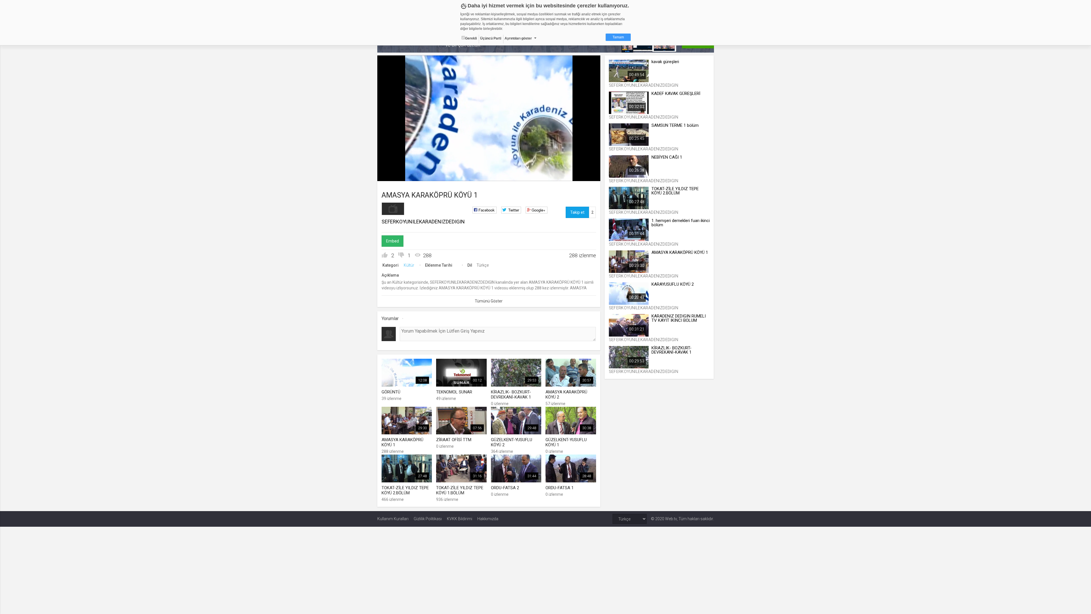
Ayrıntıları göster (518, 38)
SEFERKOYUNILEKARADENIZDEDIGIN (423, 222)
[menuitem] (567, 174)
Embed (392, 241)
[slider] (488, 165)
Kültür (409, 265)
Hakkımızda (487, 518)
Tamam (618, 37)
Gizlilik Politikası (428, 518)
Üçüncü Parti (490, 38)
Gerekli (471, 38)
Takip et (577, 212)
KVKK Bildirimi (459, 518)
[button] (395, 174)
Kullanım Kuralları (393, 518)
